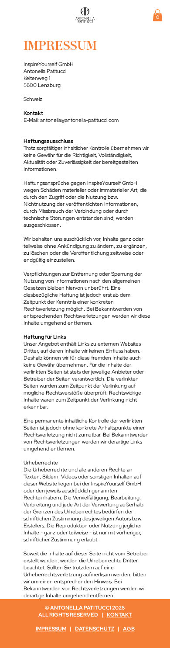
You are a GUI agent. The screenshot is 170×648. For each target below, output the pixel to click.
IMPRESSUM (51, 628)
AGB (129, 628)
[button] (158, 15)
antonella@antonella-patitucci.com (79, 120)
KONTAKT (119, 614)
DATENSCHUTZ (94, 628)
